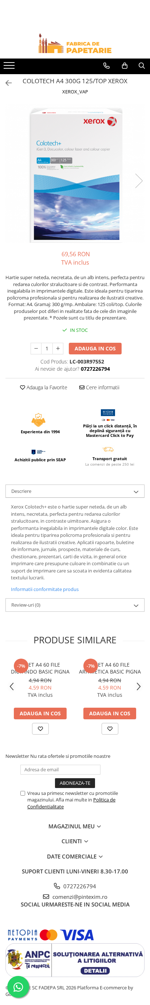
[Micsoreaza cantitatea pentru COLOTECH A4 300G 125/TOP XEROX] (36, 348)
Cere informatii (101, 387)
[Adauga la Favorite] (40, 729)
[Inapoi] (5, 83)
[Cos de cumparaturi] (125, 66)
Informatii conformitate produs (45, 589)
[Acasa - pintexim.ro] (75, 43)
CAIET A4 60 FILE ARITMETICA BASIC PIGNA (110, 668)
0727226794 (79, 886)
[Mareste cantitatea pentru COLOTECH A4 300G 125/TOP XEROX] (57, 348)
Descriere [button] (21, 491)
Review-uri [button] (25, 605)
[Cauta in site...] (142, 66)
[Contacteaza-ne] (106, 66)
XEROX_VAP (75, 91)
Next (139, 180)
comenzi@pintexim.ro (79, 896)
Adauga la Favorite (46, 387)
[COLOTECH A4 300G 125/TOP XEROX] (75, 173)
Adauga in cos (95, 348)
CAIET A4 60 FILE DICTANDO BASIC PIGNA (40, 668)
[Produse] (10, 67)
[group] (75, 173)
